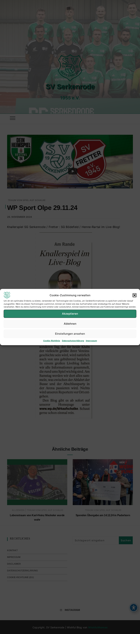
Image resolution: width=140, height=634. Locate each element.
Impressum (91, 340)
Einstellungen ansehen (70, 333)
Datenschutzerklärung (73, 340)
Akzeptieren (70, 313)
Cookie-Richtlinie (51, 340)
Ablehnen (70, 323)
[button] (134, 295)
